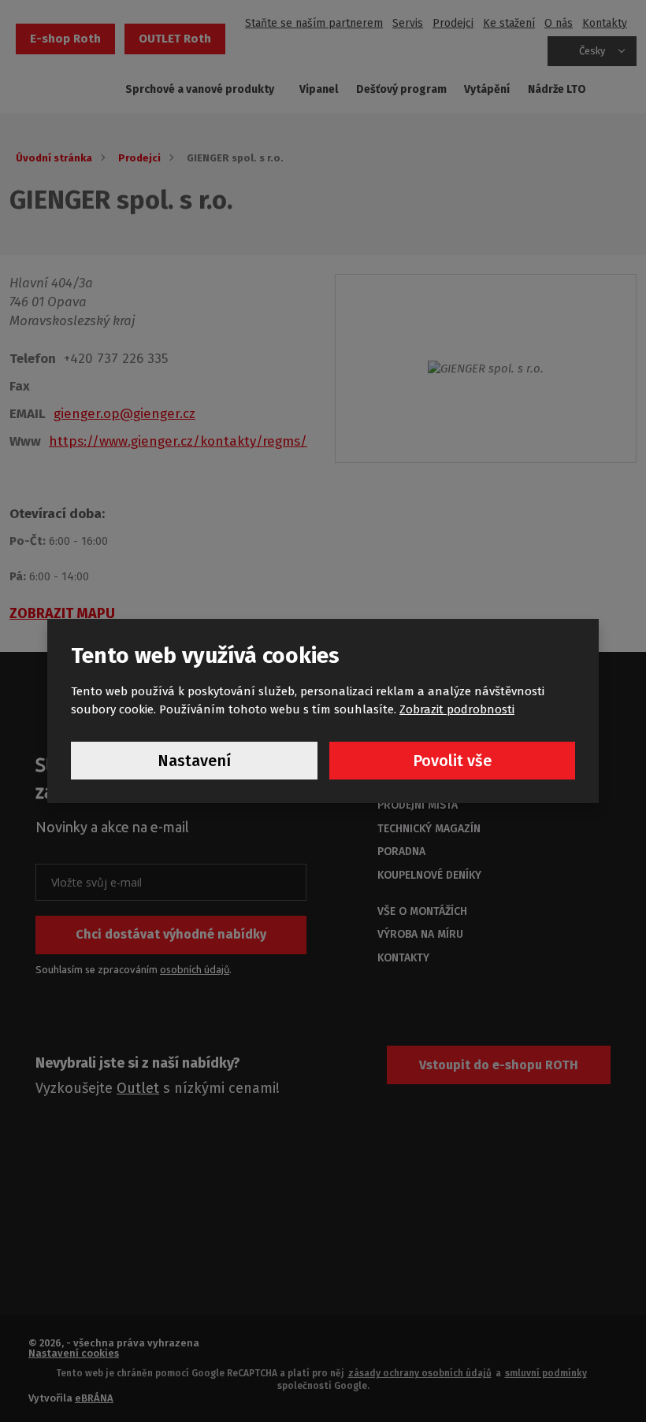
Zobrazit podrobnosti (456, 709)
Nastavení (194, 760)
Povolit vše (452, 760)
